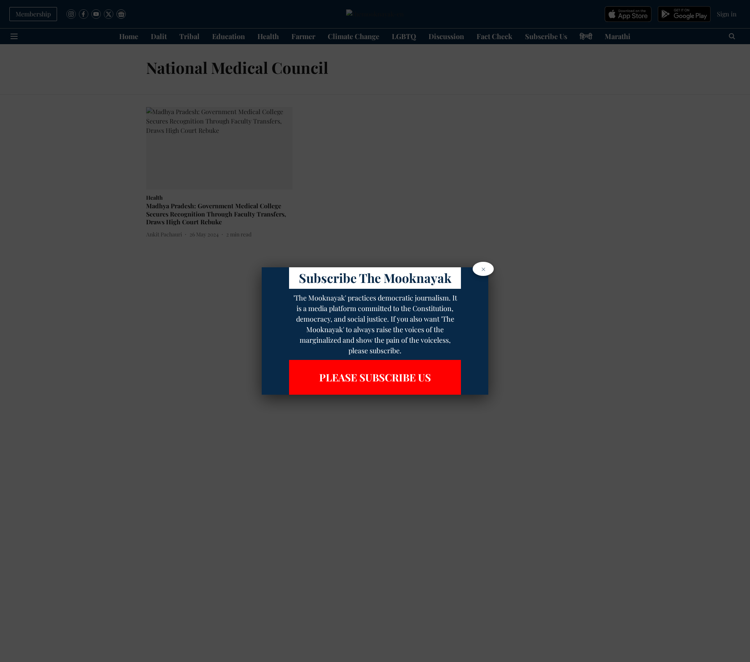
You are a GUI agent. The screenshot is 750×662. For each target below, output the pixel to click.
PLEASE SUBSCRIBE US (375, 377)
